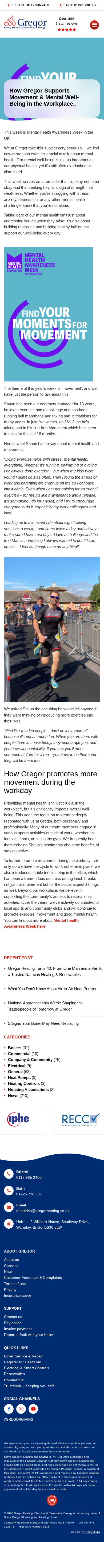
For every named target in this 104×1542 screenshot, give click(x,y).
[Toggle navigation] (90, 26)
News (13, 1095)
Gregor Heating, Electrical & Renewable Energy (43, 1513)
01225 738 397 (85, 5)
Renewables (14, 1374)
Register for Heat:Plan (22, 1362)
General (15, 1072)
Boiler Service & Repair (23, 1356)
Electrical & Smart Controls (26, 1368)
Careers (11, 1266)
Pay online (13, 1323)
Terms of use (15, 1284)
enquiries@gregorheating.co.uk (42, 1211)
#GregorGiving (18, 1420)
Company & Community (30, 1060)
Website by (85, 1531)
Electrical (16, 1066)
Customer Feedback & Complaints (33, 1277)
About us (11, 1259)
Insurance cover (17, 1295)
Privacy (10, 1289)
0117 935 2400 (38, 5)
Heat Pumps (19, 1077)
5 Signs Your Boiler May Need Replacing (43, 1023)
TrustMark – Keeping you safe (29, 1386)
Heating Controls (24, 1083)
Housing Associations (28, 1090)
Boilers (14, 1048)
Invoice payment (18, 1329)
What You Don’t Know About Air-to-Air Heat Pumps (52, 989)
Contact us (13, 1317)
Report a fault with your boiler (29, 1334)
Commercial (19, 1054)
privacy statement (38, 1451)
